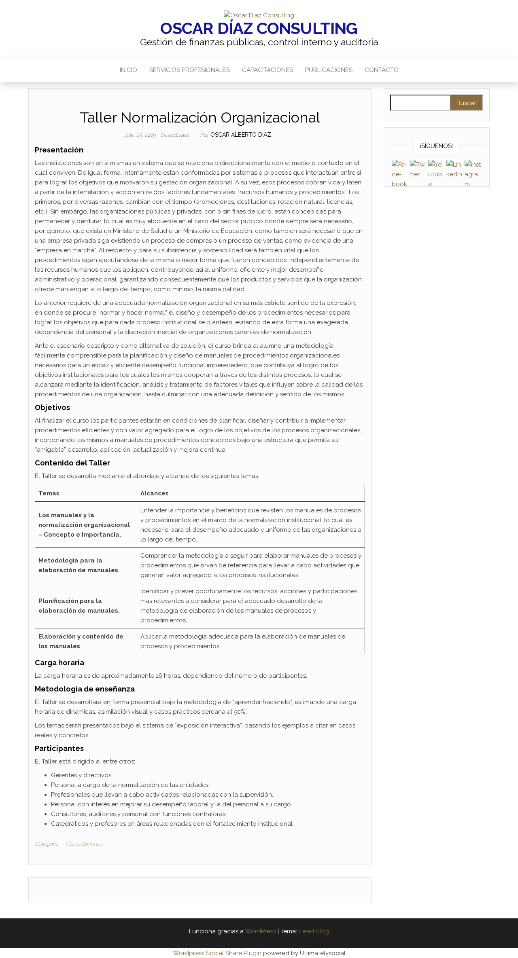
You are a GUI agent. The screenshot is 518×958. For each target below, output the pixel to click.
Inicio (128, 70)
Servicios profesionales (189, 70)
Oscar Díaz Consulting (258, 28)
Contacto (382, 70)
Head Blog (314, 931)
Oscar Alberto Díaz (240, 134)
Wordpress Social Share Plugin (218, 953)
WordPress (260, 931)
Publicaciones (328, 70)
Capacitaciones (267, 70)
